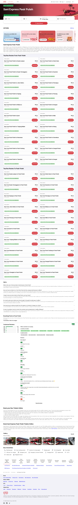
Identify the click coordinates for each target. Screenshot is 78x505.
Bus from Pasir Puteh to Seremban (49, 137)
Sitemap (16, 481)
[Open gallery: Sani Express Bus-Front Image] (9, 441)
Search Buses (40, 23)
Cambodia (29, 489)
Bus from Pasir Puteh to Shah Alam (49, 61)
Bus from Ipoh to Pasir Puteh (12, 228)
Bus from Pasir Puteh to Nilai (48, 115)
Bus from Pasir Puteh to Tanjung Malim (14, 126)
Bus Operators (28, 477)
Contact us (10, 481)
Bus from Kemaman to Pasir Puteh (13, 250)
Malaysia (19, 489)
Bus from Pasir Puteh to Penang (48, 93)
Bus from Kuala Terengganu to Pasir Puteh (15, 185)
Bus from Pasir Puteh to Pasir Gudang (14, 148)
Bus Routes (21, 477)
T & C (4, 485)
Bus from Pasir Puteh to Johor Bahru (14, 83)
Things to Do (14, 477)
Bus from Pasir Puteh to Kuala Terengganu (15, 72)
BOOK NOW (34, 65)
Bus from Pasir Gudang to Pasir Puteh (50, 250)
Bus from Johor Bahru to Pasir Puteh (14, 206)
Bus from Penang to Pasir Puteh (12, 217)
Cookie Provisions (17, 485)
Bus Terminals (35, 477)
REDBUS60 (44, 39)
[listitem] (5, 32)
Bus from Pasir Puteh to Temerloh (13, 159)
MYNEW (61, 39)
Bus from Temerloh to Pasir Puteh (49, 272)
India (4, 489)
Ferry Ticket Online (7, 477)
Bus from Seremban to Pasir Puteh (13, 261)
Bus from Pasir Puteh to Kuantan (49, 72)
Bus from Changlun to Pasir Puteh (13, 272)
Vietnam (24, 489)
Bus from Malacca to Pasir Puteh (49, 206)
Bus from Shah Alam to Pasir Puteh (49, 174)
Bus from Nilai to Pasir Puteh (48, 217)
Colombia (35, 489)
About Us (5, 481)
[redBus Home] (4, 2)
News (24, 485)
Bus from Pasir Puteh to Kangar (48, 159)
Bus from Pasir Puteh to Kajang (12, 93)
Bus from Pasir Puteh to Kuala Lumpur (14, 61)
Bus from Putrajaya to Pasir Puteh (49, 196)
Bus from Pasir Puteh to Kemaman (13, 137)
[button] (13, 19)
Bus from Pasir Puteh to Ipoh (12, 115)
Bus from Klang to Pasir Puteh (48, 239)
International (44, 489)
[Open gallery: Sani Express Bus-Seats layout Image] (48, 441)
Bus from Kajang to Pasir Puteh (12, 196)
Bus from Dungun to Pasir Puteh (48, 228)
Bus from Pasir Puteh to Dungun (48, 104)
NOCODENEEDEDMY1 (11, 39)
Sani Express (54, 428)
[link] (11, 36)
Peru (39, 489)
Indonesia (9, 489)
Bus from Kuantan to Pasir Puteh (49, 185)
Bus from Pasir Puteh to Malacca (13, 104)
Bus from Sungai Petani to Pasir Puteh (50, 261)
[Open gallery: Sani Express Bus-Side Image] (22, 441)
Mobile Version (22, 481)
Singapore (14, 489)
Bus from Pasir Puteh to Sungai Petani (50, 148)
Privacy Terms (10, 485)
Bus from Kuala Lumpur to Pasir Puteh (14, 174)
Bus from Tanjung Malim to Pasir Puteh (14, 239)
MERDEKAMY (27, 39)
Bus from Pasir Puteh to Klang (48, 126)
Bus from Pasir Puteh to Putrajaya (49, 83)
